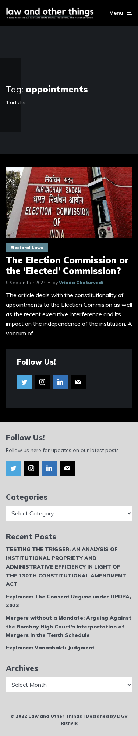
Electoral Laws (26, 247)
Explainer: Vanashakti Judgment (50, 647)
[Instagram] (42, 382)
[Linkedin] (60, 382)
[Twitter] (24, 382)
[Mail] (78, 382)
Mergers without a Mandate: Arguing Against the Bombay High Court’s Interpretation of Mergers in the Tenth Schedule (68, 627)
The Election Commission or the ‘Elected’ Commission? (67, 265)
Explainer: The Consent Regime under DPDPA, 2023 (68, 601)
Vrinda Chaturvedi (81, 282)
